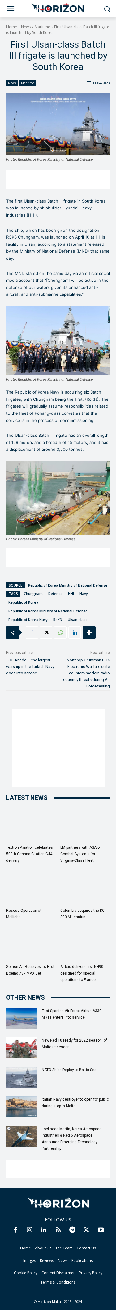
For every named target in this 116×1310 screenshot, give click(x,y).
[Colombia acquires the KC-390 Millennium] (85, 888)
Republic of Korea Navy (28, 619)
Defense (55, 593)
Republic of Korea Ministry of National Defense (67, 585)
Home (11, 27)
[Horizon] (58, 8)
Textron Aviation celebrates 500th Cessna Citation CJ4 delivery (29, 854)
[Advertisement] (58, 179)
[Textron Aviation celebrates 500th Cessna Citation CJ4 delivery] (31, 825)
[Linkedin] (74, 632)
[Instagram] (29, 1230)
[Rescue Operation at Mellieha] (31, 888)
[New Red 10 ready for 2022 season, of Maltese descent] (21, 1048)
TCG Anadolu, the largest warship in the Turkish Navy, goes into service (30, 666)
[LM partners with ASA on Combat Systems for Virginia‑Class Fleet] (85, 825)
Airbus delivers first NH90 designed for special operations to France (81, 973)
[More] (89, 632)
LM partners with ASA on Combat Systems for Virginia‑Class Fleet (81, 854)
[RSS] (58, 1230)
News (26, 27)
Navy (83, 593)
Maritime (42, 27)
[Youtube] (100, 1230)
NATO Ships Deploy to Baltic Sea (69, 1070)
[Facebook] (32, 632)
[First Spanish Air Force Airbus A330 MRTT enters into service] (21, 1018)
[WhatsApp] (60, 632)
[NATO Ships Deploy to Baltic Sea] (21, 1077)
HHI (71, 593)
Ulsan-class (77, 619)
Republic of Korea (23, 602)
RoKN (57, 619)
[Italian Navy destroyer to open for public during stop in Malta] (21, 1107)
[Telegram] (72, 1230)
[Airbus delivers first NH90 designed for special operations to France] (85, 944)
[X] (46, 632)
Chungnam (33, 593)
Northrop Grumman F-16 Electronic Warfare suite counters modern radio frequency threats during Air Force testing (85, 673)
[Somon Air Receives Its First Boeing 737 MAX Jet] (31, 944)
